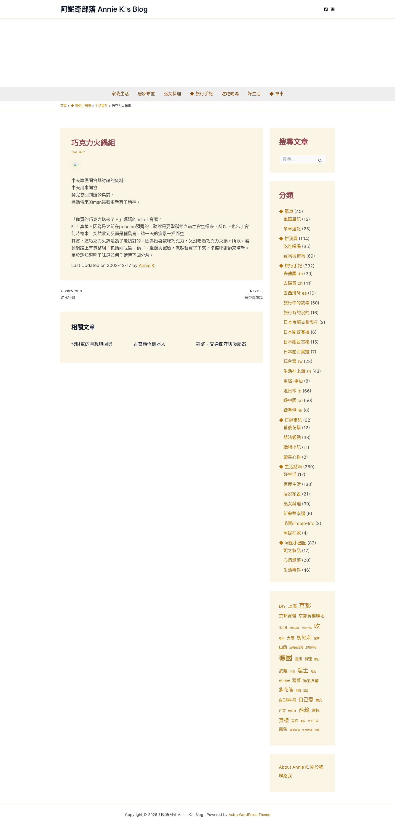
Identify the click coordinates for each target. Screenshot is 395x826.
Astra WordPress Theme (249, 814)
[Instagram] (333, 9)
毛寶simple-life (298, 523)
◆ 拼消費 (288, 238)
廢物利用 (310, 647)
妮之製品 (292, 550)
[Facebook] (326, 9)
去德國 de (293, 273)
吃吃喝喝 (230, 93)
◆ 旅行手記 (201, 93)
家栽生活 (120, 93)
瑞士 (303, 670)
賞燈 (294, 721)
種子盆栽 (284, 681)
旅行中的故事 (296, 303)
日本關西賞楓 (296, 332)
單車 (281, 638)
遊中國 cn (293, 400)
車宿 (302, 721)
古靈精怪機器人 (149, 344)
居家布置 (146, 93)
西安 (319, 700)
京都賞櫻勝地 (312, 615)
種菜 (296, 680)
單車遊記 (292, 229)
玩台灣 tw (293, 361)
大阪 (290, 638)
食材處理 (307, 730)
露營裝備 (295, 730)
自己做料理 (287, 700)
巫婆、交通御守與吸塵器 (221, 344)
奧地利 (304, 638)
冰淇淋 (283, 627)
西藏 (304, 710)
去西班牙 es (295, 293)
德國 (285, 658)
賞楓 (316, 710)
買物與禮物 (294, 256)
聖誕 (305, 690)
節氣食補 (311, 680)
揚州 (298, 659)
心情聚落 (292, 560)
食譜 (317, 730)
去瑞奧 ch (293, 283)
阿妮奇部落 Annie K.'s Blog (104, 9)
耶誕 (298, 690)
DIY (282, 606)
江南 (292, 671)
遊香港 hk (292, 410)
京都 (305, 605)
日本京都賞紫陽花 (300, 322)
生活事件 (292, 570)
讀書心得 (292, 457)
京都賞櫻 (287, 615)
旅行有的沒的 (296, 312)
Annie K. (147, 265)
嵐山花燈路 (296, 647)
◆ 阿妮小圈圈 (292, 543)
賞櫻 (284, 720)
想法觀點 (292, 437)
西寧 (282, 711)
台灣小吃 (307, 627)
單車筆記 (292, 219)
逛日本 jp (292, 391)
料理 (308, 659)
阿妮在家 (292, 533)
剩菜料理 (294, 627)
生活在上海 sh (297, 371)
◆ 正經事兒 (290, 420)
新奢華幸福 (294, 513)
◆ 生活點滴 (290, 466)
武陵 (283, 671)
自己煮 (305, 699)
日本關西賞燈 (296, 351)
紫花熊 (286, 690)
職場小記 (292, 447)
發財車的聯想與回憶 (91, 344)
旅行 (317, 659)
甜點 (313, 671)
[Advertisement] (197, 53)
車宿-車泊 (293, 381)
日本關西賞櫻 (296, 342)
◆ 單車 (276, 93)
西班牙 (292, 711)
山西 (283, 647)
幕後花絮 (292, 427)
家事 (317, 638)
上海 (292, 606)
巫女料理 (172, 93)
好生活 (254, 93)
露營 (283, 729)
